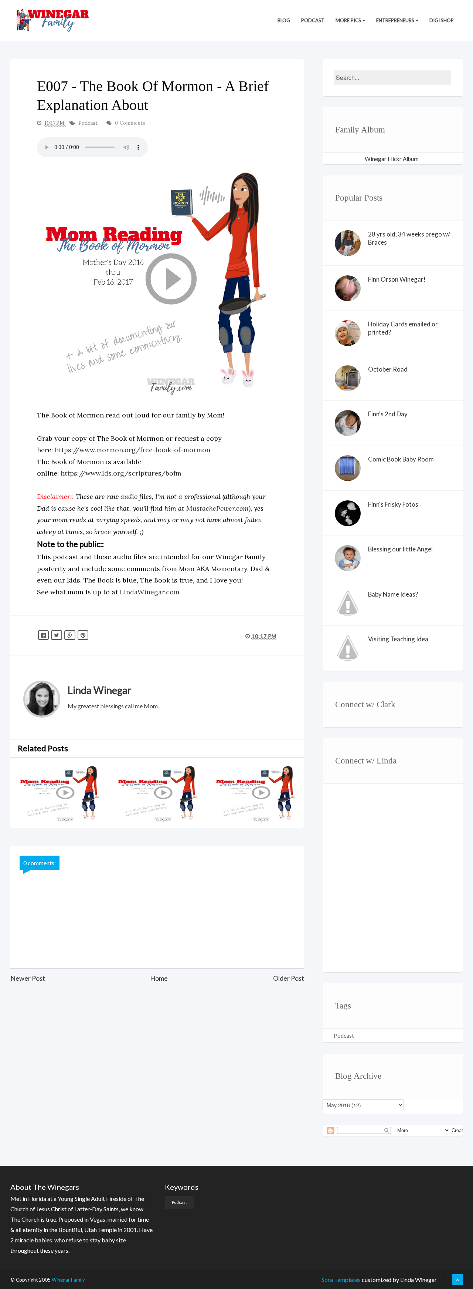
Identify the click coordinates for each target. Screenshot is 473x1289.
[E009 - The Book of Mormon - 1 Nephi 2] (67, 792)
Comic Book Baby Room (401, 459)
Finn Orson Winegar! (397, 279)
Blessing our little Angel (400, 549)
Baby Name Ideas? (393, 594)
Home (159, 978)
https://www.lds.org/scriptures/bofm (121, 473)
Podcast (88, 123)
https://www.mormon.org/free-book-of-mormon (132, 450)
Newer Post (27, 978)
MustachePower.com (217, 508)
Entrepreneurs (395, 20)
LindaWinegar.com (150, 592)
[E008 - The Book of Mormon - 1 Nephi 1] (165, 792)
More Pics (348, 20)
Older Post (288, 978)
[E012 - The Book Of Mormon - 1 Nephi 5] (263, 792)
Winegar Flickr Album (392, 158)
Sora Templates (341, 1279)
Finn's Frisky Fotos (393, 504)
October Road (388, 369)
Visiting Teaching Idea (398, 639)
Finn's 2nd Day (388, 414)
